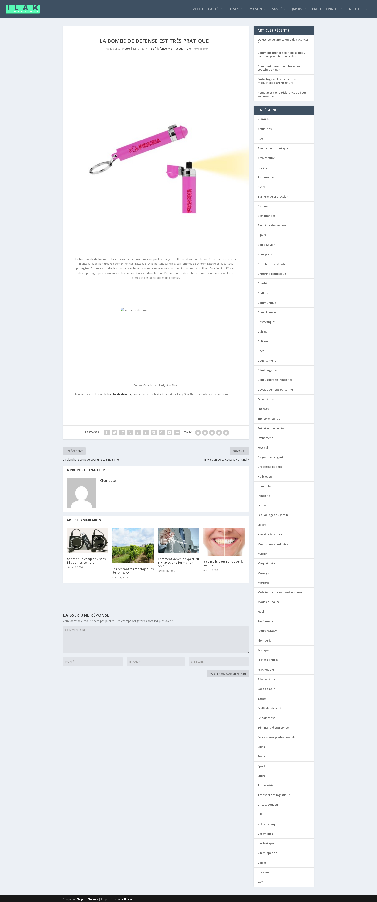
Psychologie (266, 669)
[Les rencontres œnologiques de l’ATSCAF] (133, 545)
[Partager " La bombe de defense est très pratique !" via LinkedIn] (146, 432)
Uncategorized (268, 804)
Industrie (356, 9)
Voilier (262, 863)
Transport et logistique (274, 795)
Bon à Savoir (266, 245)
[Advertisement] (136, 293)
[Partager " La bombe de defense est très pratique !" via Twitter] (114, 432)
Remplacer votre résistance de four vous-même (282, 94)
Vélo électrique (268, 824)
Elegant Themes (87, 899)
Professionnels (325, 9)
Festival (263, 447)
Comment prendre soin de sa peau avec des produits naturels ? (281, 54)
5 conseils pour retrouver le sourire (223, 563)
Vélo (261, 814)
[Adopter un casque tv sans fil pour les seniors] (87, 540)
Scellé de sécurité (269, 708)
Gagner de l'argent (270, 457)
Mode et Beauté (205, 9)
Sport (261, 766)
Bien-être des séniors (272, 225)
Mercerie (263, 583)
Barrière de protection (273, 196)
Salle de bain (266, 689)
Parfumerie (265, 621)
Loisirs (234, 9)
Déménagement (269, 370)
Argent (262, 167)
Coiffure (263, 293)
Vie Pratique (175, 48)
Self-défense (159, 48)
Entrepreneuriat (269, 418)
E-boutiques (266, 399)
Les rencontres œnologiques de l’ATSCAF (133, 570)
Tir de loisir (265, 785)
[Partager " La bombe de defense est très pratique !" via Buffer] (154, 432)
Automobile (266, 177)
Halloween (265, 476)
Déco (261, 351)
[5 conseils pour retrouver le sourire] (224, 542)
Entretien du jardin (271, 428)
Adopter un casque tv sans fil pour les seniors (86, 560)
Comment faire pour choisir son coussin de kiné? (280, 67)
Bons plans (265, 254)
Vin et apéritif (267, 853)
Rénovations (266, 679)
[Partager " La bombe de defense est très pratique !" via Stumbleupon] (162, 432)
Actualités (265, 129)
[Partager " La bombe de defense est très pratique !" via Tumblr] (130, 432)
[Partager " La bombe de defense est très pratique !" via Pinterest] (138, 432)
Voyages (263, 872)
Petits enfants (267, 631)
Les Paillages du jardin (273, 515)
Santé (277, 9)
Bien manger (266, 216)
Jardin (297, 9)
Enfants (263, 409)
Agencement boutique (273, 148)
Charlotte (124, 48)
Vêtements (265, 833)
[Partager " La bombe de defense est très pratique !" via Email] (169, 432)
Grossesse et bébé (270, 467)
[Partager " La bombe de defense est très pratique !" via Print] (177, 432)
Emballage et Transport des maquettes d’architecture (277, 81)
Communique (267, 303)
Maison (256, 9)
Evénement (265, 438)
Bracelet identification (273, 264)
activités (263, 119)
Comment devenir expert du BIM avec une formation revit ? (178, 562)
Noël (261, 611)
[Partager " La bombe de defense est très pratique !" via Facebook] (107, 432)
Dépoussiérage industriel (275, 380)
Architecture (266, 158)
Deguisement (267, 360)
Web (261, 882)
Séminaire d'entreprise (273, 727)
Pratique (263, 650)
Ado (260, 138)
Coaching (264, 283)
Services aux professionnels (276, 737)
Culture (263, 341)
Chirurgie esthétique (272, 273)
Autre (261, 187)
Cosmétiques (266, 322)
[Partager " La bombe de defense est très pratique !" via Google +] (122, 432)
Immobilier (265, 486)
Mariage (263, 573)
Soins (261, 747)
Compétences (267, 312)
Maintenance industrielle (275, 544)
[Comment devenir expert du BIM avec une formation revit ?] (178, 540)
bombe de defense (119, 394)
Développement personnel (276, 389)
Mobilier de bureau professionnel (280, 592)
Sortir (261, 756)
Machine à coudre (270, 534)
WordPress (125, 899)
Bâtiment (264, 206)
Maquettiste (266, 563)
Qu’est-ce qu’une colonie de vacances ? (283, 41)
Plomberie (264, 640)
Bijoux (262, 235)
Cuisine (262, 331)
